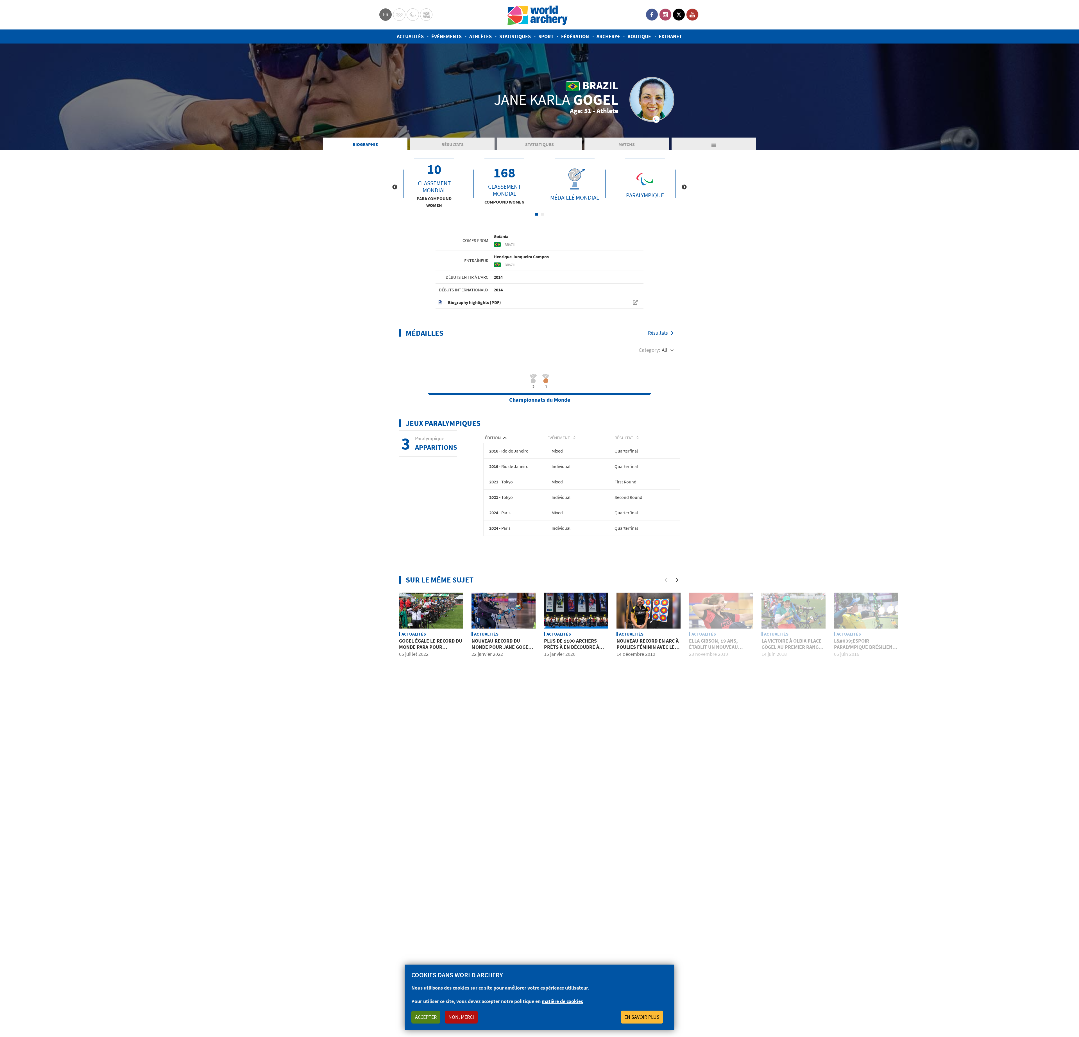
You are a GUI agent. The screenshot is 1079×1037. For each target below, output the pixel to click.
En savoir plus (641, 1017)
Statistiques (515, 36)
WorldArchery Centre (426, 14)
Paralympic (413, 14)
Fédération (575, 36)
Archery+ (608, 36)
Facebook (652, 14)
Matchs (626, 144)
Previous (395, 187)
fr (385, 14)
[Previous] (666, 580)
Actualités (410, 36)
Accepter (426, 1017)
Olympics (399, 14)
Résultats (452, 144)
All (664, 349)
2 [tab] (542, 214)
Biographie (365, 144)
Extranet (670, 36)
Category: (649, 349)
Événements (446, 36)
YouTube (692, 14)
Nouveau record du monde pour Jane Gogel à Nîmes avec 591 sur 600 (503, 647)
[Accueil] (537, 14)
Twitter (679, 14)
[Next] (677, 580)
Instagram (665, 14)
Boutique (639, 36)
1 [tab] (536, 214)
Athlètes (480, 36)
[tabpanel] (434, 184)
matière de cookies (562, 1001)
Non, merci (461, 1017)
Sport (546, 36)
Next (684, 187)
